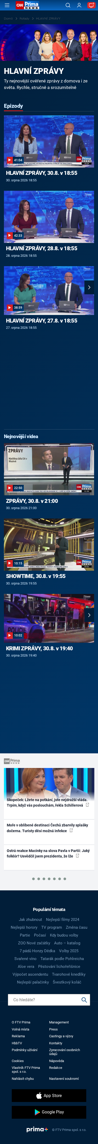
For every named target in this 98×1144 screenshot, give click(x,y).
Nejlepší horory (24, 927)
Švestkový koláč (67, 982)
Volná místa (20, 1029)
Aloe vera (26, 966)
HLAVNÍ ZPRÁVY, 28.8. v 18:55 (41, 248)
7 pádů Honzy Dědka (37, 951)
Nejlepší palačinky (33, 982)
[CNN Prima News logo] (27, 5)
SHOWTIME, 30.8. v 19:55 (36, 576)
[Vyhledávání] (68, 5)
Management (59, 1022)
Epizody (13, 106)
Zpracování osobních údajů (64, 1052)
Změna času (76, 927)
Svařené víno (25, 958)
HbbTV (17, 1043)
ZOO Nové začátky (34, 943)
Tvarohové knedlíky (68, 974)
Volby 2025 (68, 951)
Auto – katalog (67, 943)
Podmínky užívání (24, 1050)
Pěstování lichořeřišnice (59, 966)
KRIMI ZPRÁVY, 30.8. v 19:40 (39, 648)
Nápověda (56, 1061)
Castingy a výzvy (61, 1036)
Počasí (40, 935)
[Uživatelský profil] (79, 5)
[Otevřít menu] (7, 5)
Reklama (18, 1036)
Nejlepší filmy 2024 (62, 919)
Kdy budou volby (64, 935)
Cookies (18, 1061)
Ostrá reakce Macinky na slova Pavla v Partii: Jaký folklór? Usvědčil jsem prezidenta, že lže (48, 853)
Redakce (55, 1068)
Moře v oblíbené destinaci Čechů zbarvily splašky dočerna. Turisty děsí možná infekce (47, 828)
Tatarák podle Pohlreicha (62, 958)
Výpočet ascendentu (30, 974)
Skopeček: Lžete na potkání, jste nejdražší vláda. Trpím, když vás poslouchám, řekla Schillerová (47, 802)
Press (53, 1029)
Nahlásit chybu (23, 1079)
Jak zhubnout (30, 919)
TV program (51, 927)
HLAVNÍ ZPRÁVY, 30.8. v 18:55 (41, 173)
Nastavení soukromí (64, 1079)
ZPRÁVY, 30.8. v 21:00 (32, 501)
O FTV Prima (21, 1022)
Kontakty (55, 1043)
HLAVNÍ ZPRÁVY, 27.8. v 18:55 (41, 321)
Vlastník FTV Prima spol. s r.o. (26, 1070)
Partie (25, 935)
